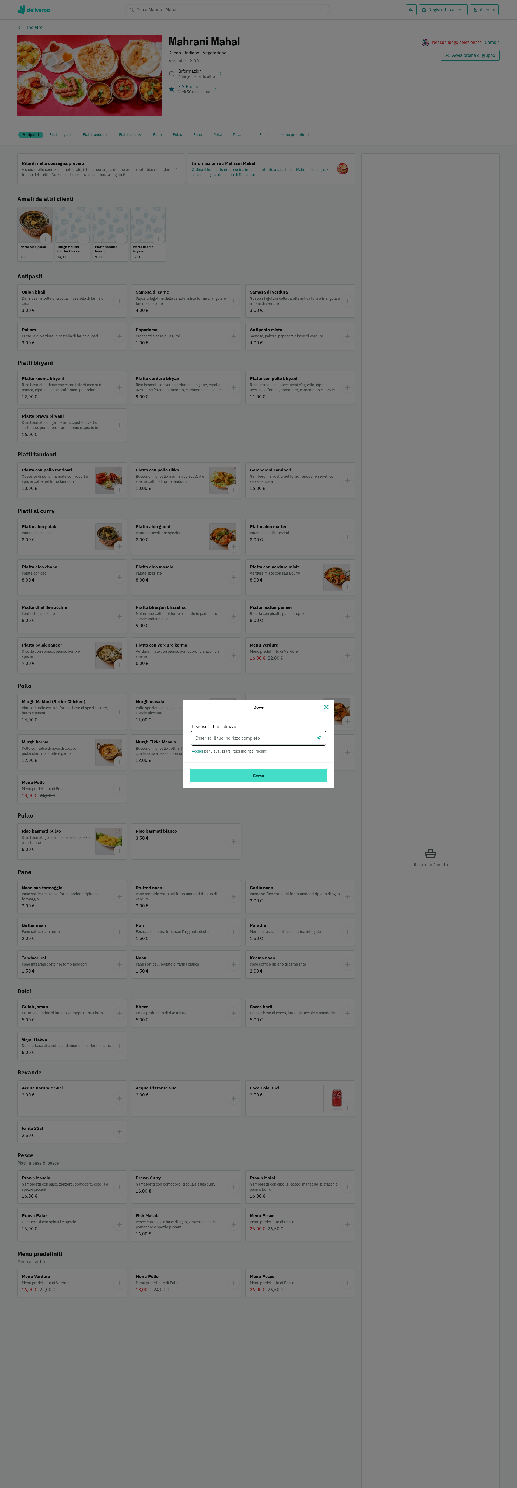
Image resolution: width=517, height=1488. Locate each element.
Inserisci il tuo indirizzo (214, 726)
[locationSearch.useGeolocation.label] (319, 738)
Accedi (197, 751)
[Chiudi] (326, 707)
